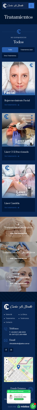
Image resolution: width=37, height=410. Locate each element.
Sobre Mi (9, 314)
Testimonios (24, 318)
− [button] (6, 362)
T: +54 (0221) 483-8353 (17, 332)
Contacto (9, 322)
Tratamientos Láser (27, 49)
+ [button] (6, 359)
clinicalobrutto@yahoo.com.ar (19, 344)
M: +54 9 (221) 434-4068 (18, 334)
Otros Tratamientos (10, 55)
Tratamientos (10, 318)
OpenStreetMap (23, 381)
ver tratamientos (18, 233)
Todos (10, 49)
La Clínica (23, 314)
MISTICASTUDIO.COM (12, 402)
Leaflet (15, 381)
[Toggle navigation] (31, 5)
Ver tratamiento (10, 105)
